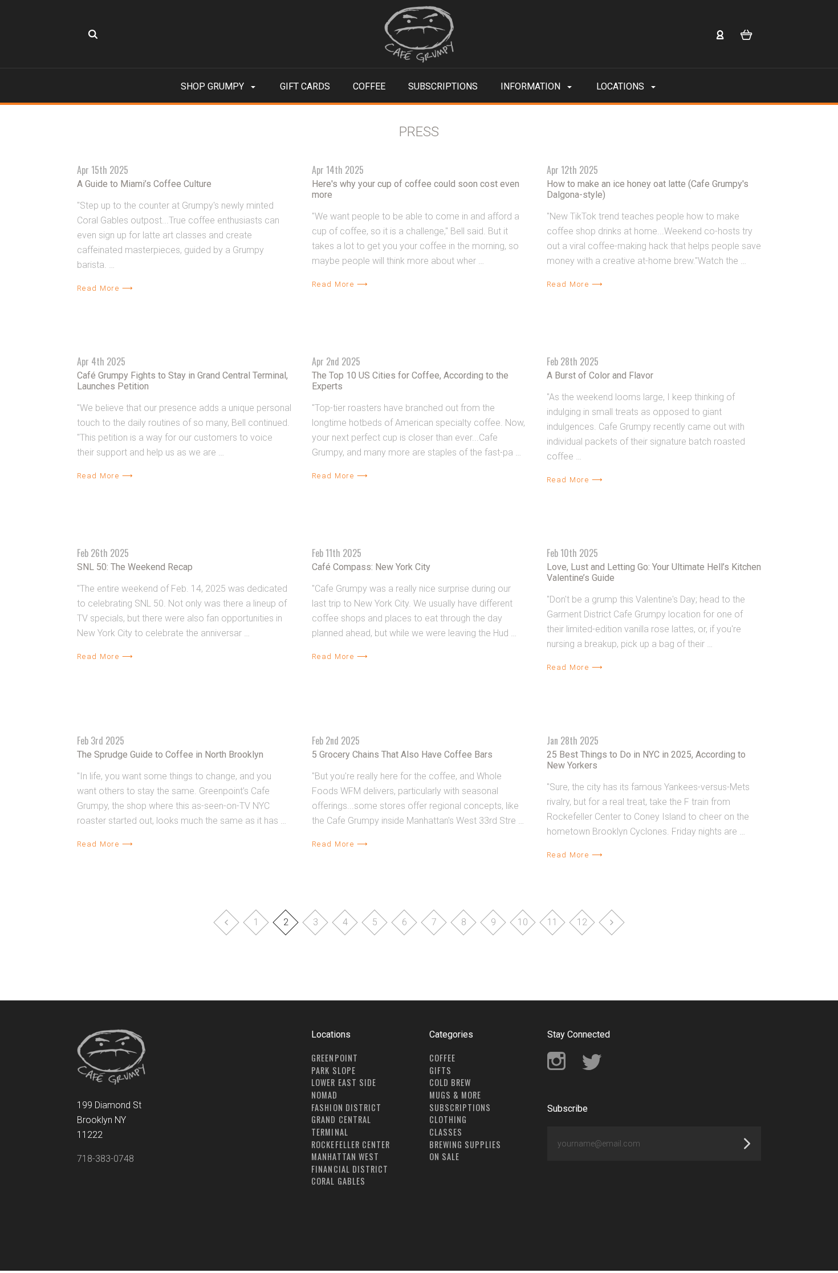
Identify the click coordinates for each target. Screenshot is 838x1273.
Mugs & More (455, 1095)
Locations (621, 86)
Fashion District (346, 1107)
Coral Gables (338, 1181)
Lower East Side (343, 1082)
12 (582, 922)
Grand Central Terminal (341, 1125)
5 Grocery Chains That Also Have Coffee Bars (402, 754)
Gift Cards (305, 86)
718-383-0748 (105, 1158)
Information (532, 86)
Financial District (349, 1169)
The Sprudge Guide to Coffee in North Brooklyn (170, 754)
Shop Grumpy (213, 86)
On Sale (444, 1156)
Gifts (440, 1070)
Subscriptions (443, 86)
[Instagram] (556, 1066)
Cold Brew (450, 1082)
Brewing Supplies (465, 1144)
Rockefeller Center (350, 1144)
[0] (746, 34)
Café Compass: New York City (371, 567)
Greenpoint (334, 1058)
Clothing (448, 1119)
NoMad (324, 1095)
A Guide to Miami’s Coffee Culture (144, 183)
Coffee (369, 86)
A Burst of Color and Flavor (600, 375)
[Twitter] (592, 1066)
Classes (445, 1132)
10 (523, 922)
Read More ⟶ (105, 288)
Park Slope (333, 1070)
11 (552, 922)
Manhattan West (345, 1156)
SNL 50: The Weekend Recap (135, 567)
